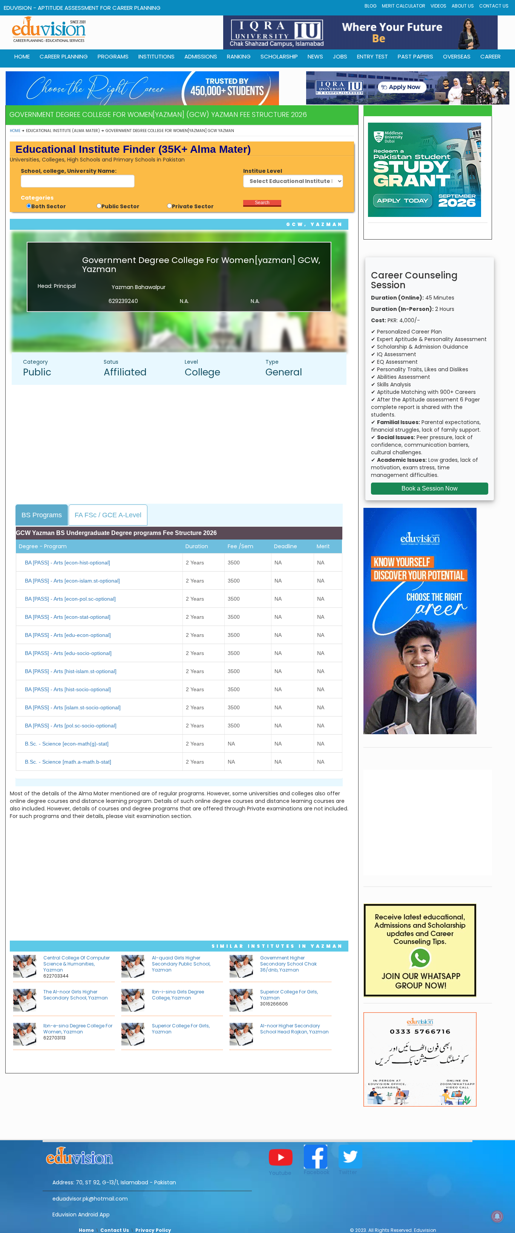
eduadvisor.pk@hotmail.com (90, 1198)
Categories (37, 197)
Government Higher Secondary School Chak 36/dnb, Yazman (288, 964)
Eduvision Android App (81, 1214)
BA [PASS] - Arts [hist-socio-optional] (68, 689)
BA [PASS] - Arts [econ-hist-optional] (67, 563)
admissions (200, 56)
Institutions (156, 56)
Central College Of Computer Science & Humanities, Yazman (76, 964)
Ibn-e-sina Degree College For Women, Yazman (77, 1028)
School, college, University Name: (68, 171)
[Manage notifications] (497, 1216)
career (490, 56)
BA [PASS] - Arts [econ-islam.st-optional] (72, 581)
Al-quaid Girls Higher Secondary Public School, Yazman (181, 964)
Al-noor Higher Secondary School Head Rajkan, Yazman (294, 1028)
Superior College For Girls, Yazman (289, 995)
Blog (371, 6)
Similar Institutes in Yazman (277, 946)
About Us (463, 6)
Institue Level (262, 171)
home (22, 56)
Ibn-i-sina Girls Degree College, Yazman (178, 995)
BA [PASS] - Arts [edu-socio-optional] (68, 653)
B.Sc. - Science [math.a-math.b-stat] (68, 762)
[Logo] (147, 1154)
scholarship (279, 56)
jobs (340, 56)
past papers (415, 56)
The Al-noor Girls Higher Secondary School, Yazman (75, 995)
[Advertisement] (182, 445)
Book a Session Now (430, 488)
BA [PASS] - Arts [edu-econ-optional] (68, 635)
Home (15, 131)
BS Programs (41, 515)
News (315, 56)
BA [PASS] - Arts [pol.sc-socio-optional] (70, 726)
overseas (457, 56)
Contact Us (494, 6)
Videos (438, 6)
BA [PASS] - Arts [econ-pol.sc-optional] (70, 599)
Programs (113, 56)
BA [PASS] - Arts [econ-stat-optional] (67, 617)
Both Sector (48, 206)
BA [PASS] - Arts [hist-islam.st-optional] (70, 671)
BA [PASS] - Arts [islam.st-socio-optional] (73, 707)
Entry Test (372, 56)
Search (262, 202)
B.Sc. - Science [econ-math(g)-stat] (67, 744)
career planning (64, 56)
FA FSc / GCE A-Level (108, 515)
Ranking (239, 56)
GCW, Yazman (314, 224)
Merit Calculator (403, 6)
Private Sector (193, 206)
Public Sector (120, 206)
